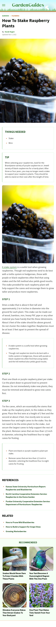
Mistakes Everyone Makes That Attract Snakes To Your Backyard (14, 613)
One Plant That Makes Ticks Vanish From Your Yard (39, 613)
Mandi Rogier (10, 32)
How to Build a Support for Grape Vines (23, 527)
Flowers (15, 16)
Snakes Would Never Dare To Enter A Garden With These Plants (14, 576)
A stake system (9, 267)
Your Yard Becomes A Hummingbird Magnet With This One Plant (39, 576)
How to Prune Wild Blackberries (20, 522)
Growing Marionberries (16, 531)
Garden (5, 16)
